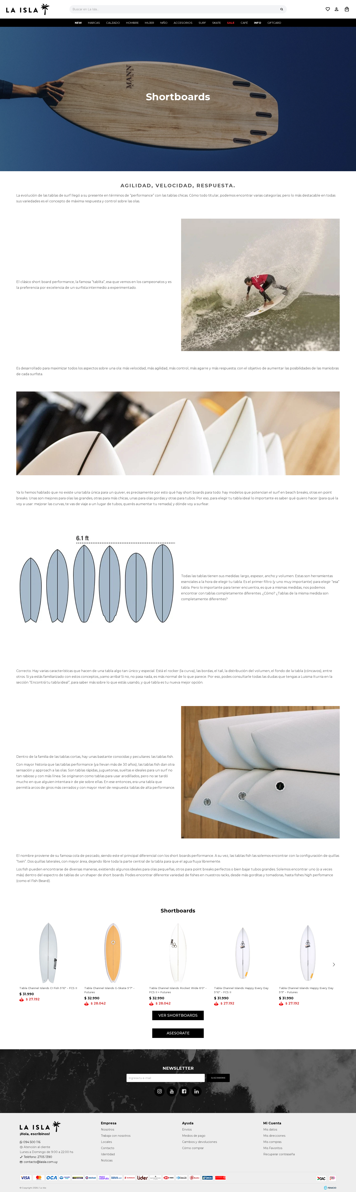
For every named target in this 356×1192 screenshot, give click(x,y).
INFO (257, 22)
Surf (202, 22)
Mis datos (270, 1129)
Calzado (113, 22)
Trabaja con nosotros (115, 1136)
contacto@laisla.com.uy (41, 1162)
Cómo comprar (193, 1148)
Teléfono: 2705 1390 (38, 1157)
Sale (230, 22)
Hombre (132, 22)
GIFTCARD (274, 22)
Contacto (107, 1148)
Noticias (106, 1160)
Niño (163, 22)
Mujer (149, 22)
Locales (106, 1142)
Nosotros (107, 1129)
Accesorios (183, 22)
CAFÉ (244, 22)
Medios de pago (193, 1136)
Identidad (108, 1154)
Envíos (187, 1129)
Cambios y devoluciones (199, 1142)
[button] (281, 9)
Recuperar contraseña (279, 1154)
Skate (216, 22)
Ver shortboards (178, 1015)
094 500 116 (31, 1142)
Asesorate (178, 1033)
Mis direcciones (274, 1136)
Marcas (94, 22)
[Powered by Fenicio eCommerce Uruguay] (330, 1188)
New (78, 22)
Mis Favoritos (272, 1148)
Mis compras (272, 1142)
